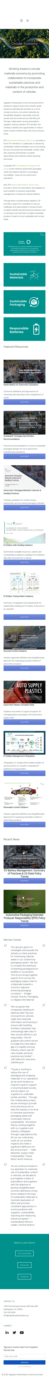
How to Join (24, 1265)
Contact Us (24, 1277)
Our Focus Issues (24, 1253)
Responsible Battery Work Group (25, 185)
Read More (24, 881)
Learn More (24, 402)
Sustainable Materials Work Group (22, 140)
